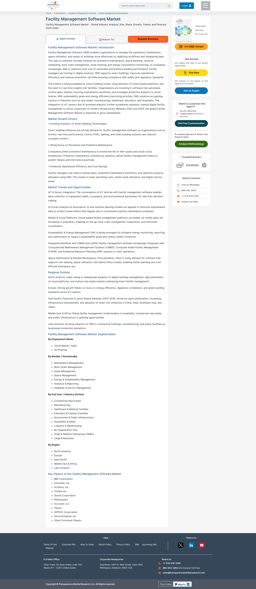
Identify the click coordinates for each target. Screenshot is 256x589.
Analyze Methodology (191, 143)
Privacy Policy (123, 544)
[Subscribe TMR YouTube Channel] (202, 544)
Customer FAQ (69, 544)
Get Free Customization (191, 123)
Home (48, 13)
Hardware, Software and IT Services (82, 13)
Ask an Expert (191, 90)
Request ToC (108, 39)
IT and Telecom (60, 13)
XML (137, 544)
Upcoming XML (149, 544)
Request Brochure (148, 38)
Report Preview (67, 38)
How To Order (87, 544)
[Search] (169, 6)
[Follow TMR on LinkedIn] (191, 544)
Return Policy (105, 544)
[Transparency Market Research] (53, 5)
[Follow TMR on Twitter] (181, 544)
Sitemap (50, 548)
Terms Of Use (50, 544)
